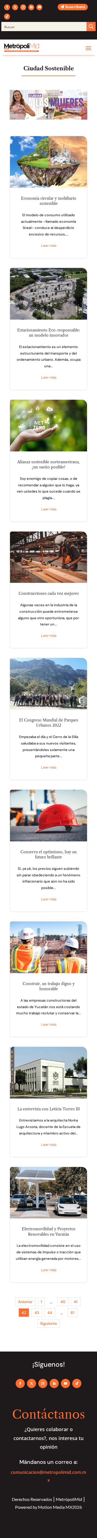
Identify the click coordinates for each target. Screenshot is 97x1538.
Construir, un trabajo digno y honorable (48, 979)
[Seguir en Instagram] (23, 7)
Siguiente (48, 1323)
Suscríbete (75, 6)
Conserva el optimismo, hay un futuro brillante (48, 850)
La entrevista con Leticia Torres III (48, 1102)
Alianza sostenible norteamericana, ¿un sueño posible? (48, 461)
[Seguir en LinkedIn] (31, 7)
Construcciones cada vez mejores (48, 590)
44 (49, 1312)
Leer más (48, 246)
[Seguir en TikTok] (7, 16)
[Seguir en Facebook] (7, 7)
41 (76, 1301)
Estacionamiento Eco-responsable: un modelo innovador (48, 329)
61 (72, 1312)
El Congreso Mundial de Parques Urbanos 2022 (48, 719)
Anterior (25, 1301)
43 (36, 1312)
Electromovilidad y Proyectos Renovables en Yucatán (48, 1224)
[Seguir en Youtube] (39, 7)
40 (62, 1301)
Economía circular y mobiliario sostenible (48, 197)
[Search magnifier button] (91, 26)
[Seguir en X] (15, 7)
